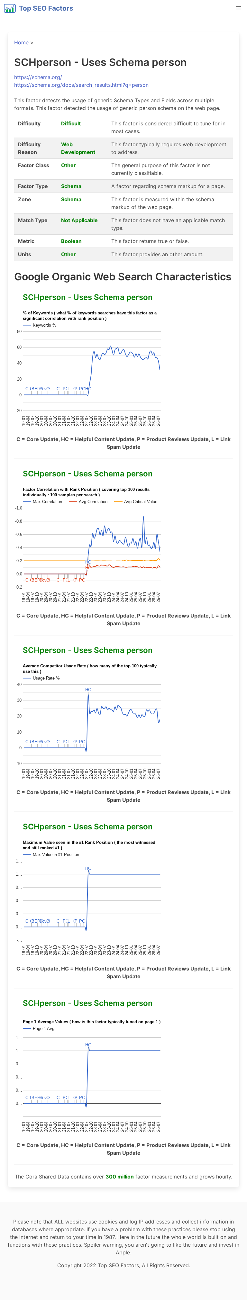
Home (21, 42)
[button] (238, 8)
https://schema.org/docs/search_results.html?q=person (81, 85)
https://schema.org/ (38, 77)
